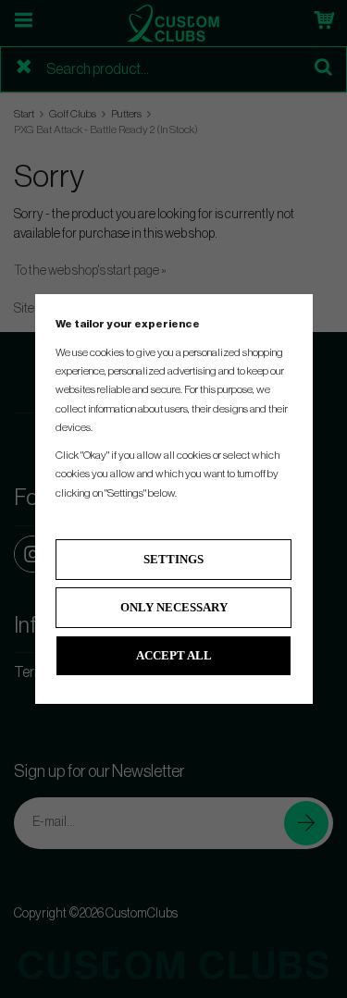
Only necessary (174, 607)
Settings (173, 559)
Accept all (174, 655)
